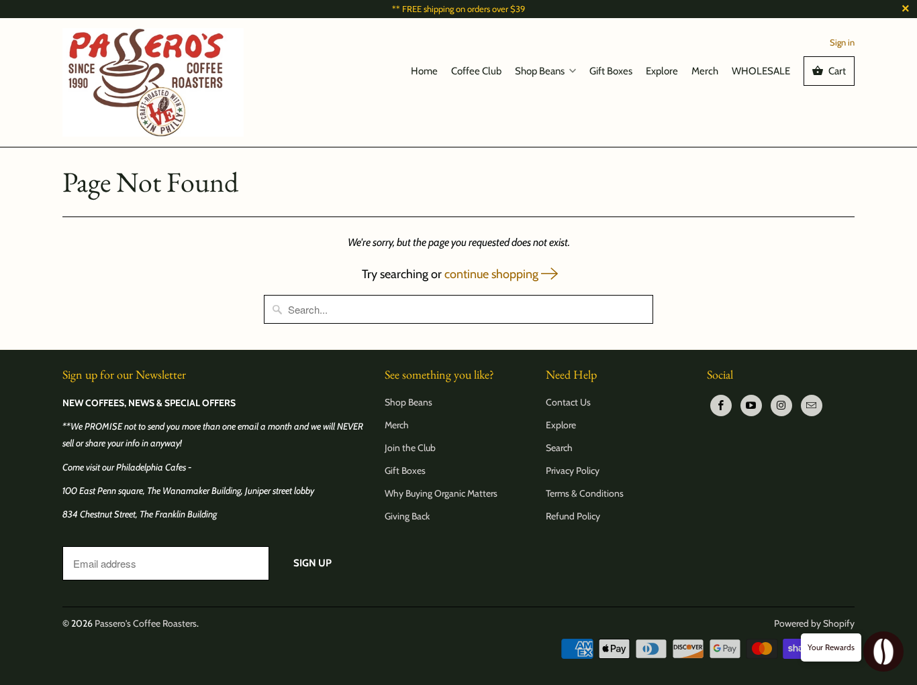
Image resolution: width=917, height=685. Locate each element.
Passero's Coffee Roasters (146, 623)
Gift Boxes (610, 71)
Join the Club (410, 448)
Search (559, 448)
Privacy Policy (572, 470)
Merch (704, 71)
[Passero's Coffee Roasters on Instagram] (781, 405)
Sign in (842, 42)
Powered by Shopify (814, 623)
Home (424, 71)
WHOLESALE (761, 71)
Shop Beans (540, 71)
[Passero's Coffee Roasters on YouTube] (751, 405)
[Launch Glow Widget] (883, 651)
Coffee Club (476, 71)
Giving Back (407, 516)
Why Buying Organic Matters (441, 493)
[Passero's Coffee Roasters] (153, 82)
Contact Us (568, 402)
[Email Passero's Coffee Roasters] (811, 405)
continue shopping (492, 274)
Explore (662, 71)
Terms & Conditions (585, 493)
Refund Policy (573, 516)
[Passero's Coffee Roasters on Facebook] (721, 405)
